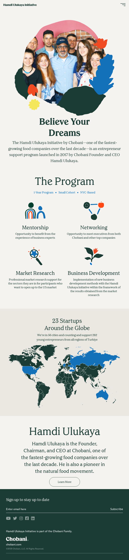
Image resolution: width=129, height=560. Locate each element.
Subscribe (116, 509)
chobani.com (13, 544)
